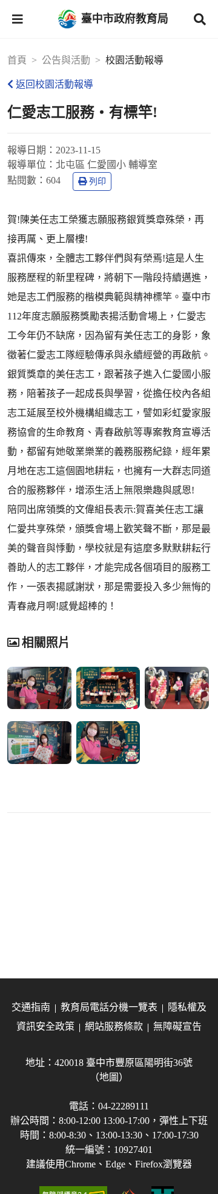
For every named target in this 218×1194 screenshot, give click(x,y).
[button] (17, 19)
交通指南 (31, 1007)
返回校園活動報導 (54, 84)
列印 (97, 181)
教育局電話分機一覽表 (109, 1007)
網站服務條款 (114, 1026)
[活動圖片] (39, 688)
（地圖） (109, 1077)
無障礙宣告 (177, 1026)
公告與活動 (66, 60)
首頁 (17, 60)
